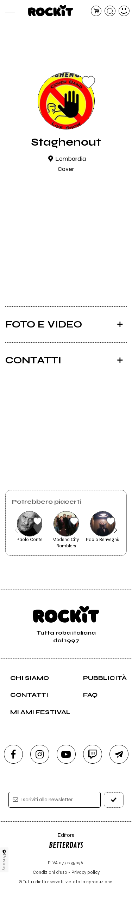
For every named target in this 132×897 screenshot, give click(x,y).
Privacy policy (85, 872)
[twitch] (92, 754)
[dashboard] (124, 11)
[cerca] (110, 11)
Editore (62, 838)
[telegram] (118, 754)
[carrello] (96, 11)
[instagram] (39, 754)
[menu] (8, 11)
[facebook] (13, 754)
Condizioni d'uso (50, 872)
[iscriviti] (114, 799)
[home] (50, 10)
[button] (16, 530)
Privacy (4, 862)
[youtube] (66, 754)
